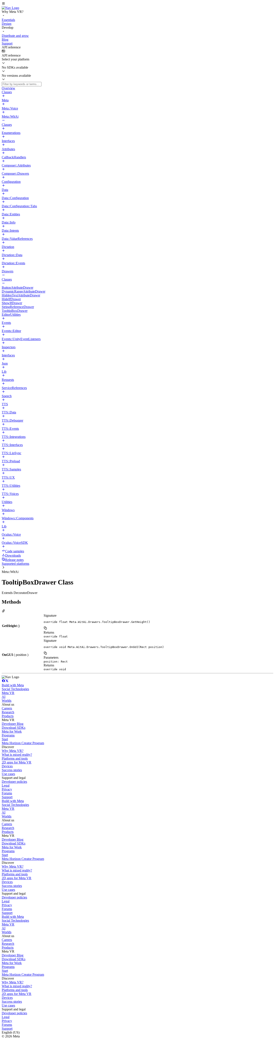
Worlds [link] (6, 700)
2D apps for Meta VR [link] (16, 762)
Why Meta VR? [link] (12, 751)
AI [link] (3, 697)
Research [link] (8, 712)
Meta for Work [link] (12, 731)
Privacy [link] (7, 789)
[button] (137, 4)
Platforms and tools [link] (15, 758)
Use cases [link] (8, 774)
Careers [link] (7, 708)
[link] (10, 8)
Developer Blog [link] (12, 724)
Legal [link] (5, 785)
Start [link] (5, 739)
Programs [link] (8, 735)
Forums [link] (7, 793)
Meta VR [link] (8, 693)
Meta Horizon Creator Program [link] (23, 743)
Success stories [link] (12, 770)
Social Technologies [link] (15, 689)
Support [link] (7, 797)
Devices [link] (7, 766)
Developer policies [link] (14, 781)
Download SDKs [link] (13, 727)
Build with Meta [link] (13, 685)
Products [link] (8, 716)
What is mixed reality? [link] (17, 754)
